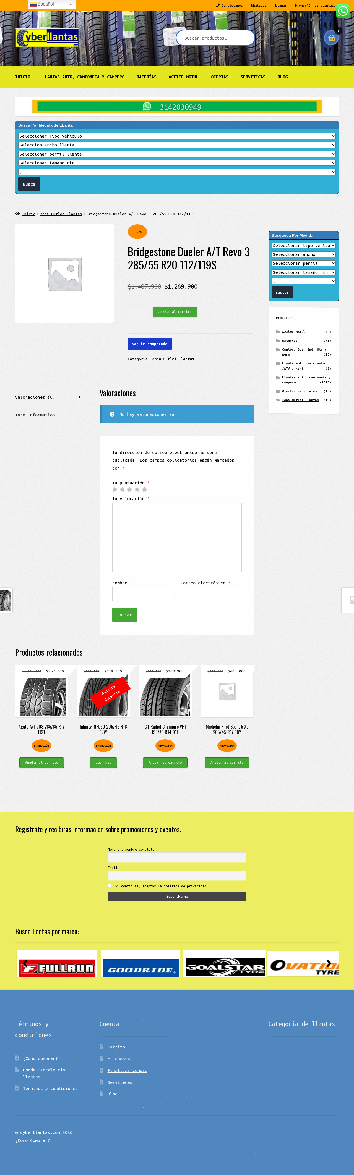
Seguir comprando (149, 344)
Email (113, 867)
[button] (25, 963)
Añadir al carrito (174, 312)
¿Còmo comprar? (40, 1058)
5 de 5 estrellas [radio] (144, 489)
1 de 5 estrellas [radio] (114, 489)
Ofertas (219, 76)
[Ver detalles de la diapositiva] (56, 963)
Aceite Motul (184, 76)
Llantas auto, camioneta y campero (83, 76)
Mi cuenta (119, 1058)
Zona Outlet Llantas (61, 214)
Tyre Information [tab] (35, 414)
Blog (283, 76)
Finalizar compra (127, 1070)
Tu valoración (131, 498)
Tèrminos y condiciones (50, 1088)
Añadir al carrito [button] (41, 762)
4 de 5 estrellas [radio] (136, 489)
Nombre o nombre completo (131, 849)
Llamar (281, 5)
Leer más (103, 762)
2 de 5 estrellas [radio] (122, 489)
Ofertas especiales (299, 391)
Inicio (22, 76)
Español (45, 4)
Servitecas (253, 76)
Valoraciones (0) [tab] (35, 397)
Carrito (116, 1046)
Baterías (147, 76)
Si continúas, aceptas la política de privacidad (159, 886)
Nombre (122, 582)
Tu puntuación (131, 482)
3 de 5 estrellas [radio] (129, 489)
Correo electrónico (205, 582)
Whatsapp (259, 5)
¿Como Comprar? (32, 1140)
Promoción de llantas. (315, 5)
